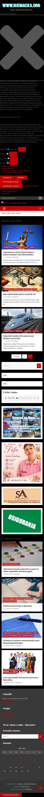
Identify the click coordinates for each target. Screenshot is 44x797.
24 (33, 767)
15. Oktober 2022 (8, 682)
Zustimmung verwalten (11, 795)
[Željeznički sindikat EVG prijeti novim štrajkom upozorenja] (22, 320)
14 (16, 764)
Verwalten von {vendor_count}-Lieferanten (16, 170)
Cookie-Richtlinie (8, 189)
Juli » (40, 775)
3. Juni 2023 (7, 257)
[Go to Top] (40, 788)
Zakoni (32, 247)
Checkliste (7, 564)
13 (10, 764)
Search (39, 366)
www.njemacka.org (8, 703)
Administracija (9, 247)
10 (33, 760)
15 (22, 764)
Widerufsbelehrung (8, 717)
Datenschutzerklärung (9, 191)
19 (4, 767)
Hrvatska (21, 598)
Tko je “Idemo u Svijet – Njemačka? (19, 725)
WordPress (28, 789)
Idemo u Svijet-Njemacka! (27, 784)
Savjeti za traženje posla (12, 635)
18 (39, 764)
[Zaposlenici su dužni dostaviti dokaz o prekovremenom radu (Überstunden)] (22, 237)
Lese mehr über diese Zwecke (12, 173)
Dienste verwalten (8, 168)
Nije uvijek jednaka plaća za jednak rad (19, 294)
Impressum (6, 194)
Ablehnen (21, 178)
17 (33, 764)
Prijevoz (36, 331)
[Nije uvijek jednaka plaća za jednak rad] (22, 279)
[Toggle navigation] (4, 208)
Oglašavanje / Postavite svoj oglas (13, 719)
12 (4, 764)
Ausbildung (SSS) (9, 633)
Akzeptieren (7, 178)
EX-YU (14, 598)
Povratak (7, 601)
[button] (22, 47)
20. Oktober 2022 (8, 645)
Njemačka (19, 247)
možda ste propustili (12, 538)
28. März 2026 (7, 574)
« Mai (3, 775)
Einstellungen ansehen (10, 182)
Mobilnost (19, 331)
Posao (26, 247)
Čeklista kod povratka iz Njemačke (17, 606)
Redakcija (15, 257)
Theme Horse (24, 787)
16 (28, 764)
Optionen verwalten (8, 166)
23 (28, 767)
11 (39, 760)
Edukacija (19, 289)
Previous (16, 356)
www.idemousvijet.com (9, 701)
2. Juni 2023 (7, 297)
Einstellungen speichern (11, 186)
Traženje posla (28, 635)
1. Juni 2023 (7, 341)
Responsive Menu (40, 198)
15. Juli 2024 (7, 609)
